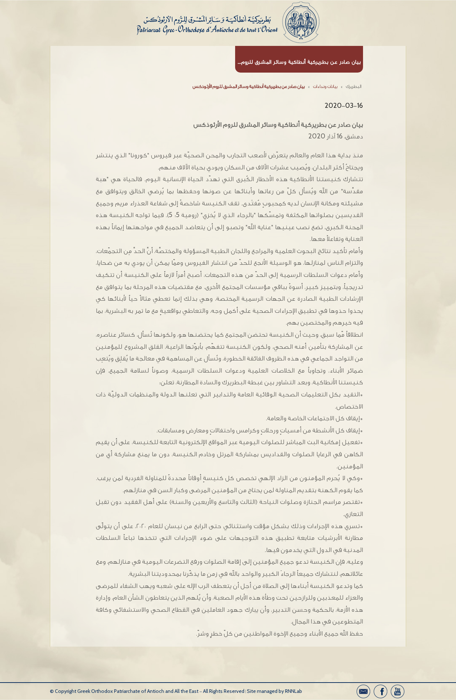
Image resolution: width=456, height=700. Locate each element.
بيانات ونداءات (325, 86)
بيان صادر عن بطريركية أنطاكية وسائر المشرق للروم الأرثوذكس (249, 86)
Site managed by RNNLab (274, 691)
